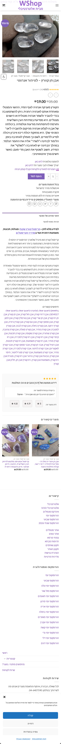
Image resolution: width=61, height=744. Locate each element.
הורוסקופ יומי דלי (50, 638)
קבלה (30, 715)
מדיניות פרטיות (51, 556)
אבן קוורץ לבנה (23, 325)
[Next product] (56, 95)
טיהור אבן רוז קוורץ (24, 356)
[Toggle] (5, 658)
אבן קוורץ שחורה (50, 333)
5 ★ (39, 403)
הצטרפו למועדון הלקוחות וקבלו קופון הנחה (35, 169)
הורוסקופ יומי (52, 515)
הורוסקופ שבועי (51, 519)
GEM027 (54, 314)
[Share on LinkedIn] (29, 203)
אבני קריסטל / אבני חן (20, 76)
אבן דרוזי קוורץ (41, 314)
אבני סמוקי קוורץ (22, 344)
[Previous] (7, 36)
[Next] (54, 36)
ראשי (4, 652)
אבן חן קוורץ (14, 314)
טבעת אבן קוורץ (41, 356)
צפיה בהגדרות (30, 731)
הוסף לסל (36, 176)
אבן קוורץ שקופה (33, 333)
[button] (4, 696)
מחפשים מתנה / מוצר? (13, 664)
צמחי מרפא (53, 537)
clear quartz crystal (28, 310)
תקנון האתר (53, 549)
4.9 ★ (27, 403)
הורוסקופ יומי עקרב (49, 622)
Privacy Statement (23, 739)
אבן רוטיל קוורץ (51, 344)
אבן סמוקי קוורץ (45, 321)
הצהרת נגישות (52, 552)
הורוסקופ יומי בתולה (49, 611)
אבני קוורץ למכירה (22, 348)
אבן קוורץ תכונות (17, 333)
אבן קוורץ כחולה (39, 325)
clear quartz (12, 310)
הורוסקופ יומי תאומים (48, 596)
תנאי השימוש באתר (39, 739)
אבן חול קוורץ (27, 314)
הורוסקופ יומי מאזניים (48, 617)
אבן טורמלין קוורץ (21, 318)
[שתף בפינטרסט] (34, 203)
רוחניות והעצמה (39, 76)
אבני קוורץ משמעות (43, 352)
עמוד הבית (54, 76)
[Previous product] (50, 95)
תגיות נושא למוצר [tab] (51, 221)
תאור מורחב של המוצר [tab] (49, 216)
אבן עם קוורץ (30, 321)
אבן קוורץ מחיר (43, 329)
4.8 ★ (14, 403)
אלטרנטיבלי (53, 504)
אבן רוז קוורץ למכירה (24, 337)
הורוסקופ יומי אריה (50, 606)
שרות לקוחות (8, 670)
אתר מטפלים (52, 530)
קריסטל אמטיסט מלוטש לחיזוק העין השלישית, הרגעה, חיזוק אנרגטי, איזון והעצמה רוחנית (15, 464)
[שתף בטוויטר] (45, 203)
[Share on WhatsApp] (56, 203)
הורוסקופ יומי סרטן (49, 601)
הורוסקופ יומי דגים (50, 643)
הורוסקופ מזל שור (50, 590)
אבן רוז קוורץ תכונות (15, 340)
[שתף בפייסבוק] (50, 203)
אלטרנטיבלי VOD (50, 507)
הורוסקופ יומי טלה (50, 585)
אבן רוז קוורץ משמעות (36, 340)
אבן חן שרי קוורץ (39, 318)
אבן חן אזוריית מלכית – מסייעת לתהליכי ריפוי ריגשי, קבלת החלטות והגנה (46, 464)
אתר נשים (54, 533)
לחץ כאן (39, 161)
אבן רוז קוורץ (41, 337)
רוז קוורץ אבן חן (23, 359)
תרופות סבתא (52, 541)
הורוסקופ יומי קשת (50, 627)
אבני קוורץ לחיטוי (40, 348)
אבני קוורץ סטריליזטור (22, 352)
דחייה (30, 723)
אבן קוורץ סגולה (27, 329)
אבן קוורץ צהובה (11, 329)
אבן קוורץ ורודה (16, 321)
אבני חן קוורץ (37, 344)
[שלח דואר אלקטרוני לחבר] (40, 203)
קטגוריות (11, 658)
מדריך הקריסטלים (25, 232)
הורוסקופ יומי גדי (50, 632)
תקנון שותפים (52, 545)
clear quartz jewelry (48, 310)
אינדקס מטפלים (51, 511)
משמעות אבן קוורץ (41, 359)
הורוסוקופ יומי (52, 575)
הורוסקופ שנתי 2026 (49, 523)
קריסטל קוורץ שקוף (30, 229)
